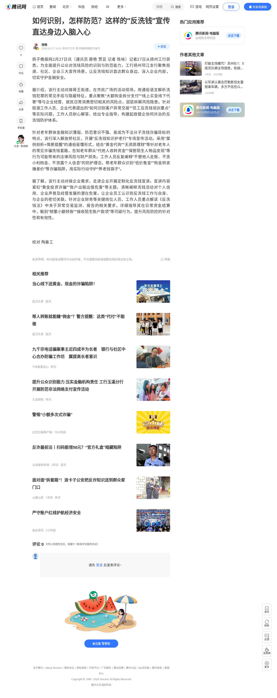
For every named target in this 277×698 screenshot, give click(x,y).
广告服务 (106, 668)
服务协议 (69, 668)
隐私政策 (81, 668)
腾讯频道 (157, 668)
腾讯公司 (96, 685)
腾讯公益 (131, 668)
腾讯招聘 (118, 668)
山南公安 (38, 497)
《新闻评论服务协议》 (87, 544)
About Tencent (53, 668)
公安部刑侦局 (40, 464)
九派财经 (38, 399)
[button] (233, 35)
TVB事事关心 (40, 366)
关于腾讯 (38, 668)
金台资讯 (38, 530)
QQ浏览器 (143, 668)
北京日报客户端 (42, 432)
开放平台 (94, 668)
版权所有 (106, 685)
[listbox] (101, 402)
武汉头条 (38, 301)
